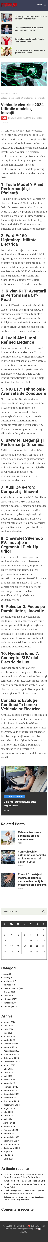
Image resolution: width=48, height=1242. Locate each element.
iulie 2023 (8, 1155)
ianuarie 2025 (10, 1090)
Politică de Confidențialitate (17, 1229)
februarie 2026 (10, 1044)
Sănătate (7, 1003)
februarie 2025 (10, 1087)
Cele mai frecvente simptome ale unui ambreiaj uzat (29, 836)
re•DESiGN (20, 1226)
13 (24, 940)
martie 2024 (9, 1126)
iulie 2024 (8, 1112)
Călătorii (7, 985)
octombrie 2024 (11, 1101)
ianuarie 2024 (10, 1133)
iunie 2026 (8, 1029)
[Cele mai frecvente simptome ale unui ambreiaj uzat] (8, 838)
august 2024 (9, 1108)
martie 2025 (9, 1083)
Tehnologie (8, 1006)
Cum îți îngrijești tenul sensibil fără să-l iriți (24, 1181)
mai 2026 (7, 1033)
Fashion (7, 995)
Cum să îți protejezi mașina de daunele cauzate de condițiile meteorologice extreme (32, 879)
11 (11, 940)
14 (31, 940)
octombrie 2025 (11, 1058)
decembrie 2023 (11, 1137)
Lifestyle (7, 999)
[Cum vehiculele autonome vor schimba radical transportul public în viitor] (8, 857)
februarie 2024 (10, 1130)
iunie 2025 (8, 1072)
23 (43, 946)
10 (4, 940)
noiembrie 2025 (11, 1054)
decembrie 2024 (11, 1094)
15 (37, 940)
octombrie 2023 (11, 1144)
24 (4, 951)
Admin (13, 118)
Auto (4, 118)
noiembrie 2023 (11, 1141)
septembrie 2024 (11, 1105)
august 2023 (9, 1151)
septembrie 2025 (11, 1062)
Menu (39, 4)
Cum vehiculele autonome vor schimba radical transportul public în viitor (32, 857)
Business (7, 981)
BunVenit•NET (39, 1226)
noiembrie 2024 (11, 1097)
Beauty (6, 977)
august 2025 (9, 1065)
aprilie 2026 (9, 1036)
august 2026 (9, 1022)
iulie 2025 (8, 1069)
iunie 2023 (8, 1159)
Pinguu (6, 1226)
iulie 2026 (8, 1026)
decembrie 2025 (11, 1051)
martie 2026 (9, 1040)
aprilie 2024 (9, 1123)
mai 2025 (7, 1076)
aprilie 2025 (9, 1080)
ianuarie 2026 (10, 1047)
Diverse (7, 992)
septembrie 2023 (11, 1148)
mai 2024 (7, 1119)
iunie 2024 (8, 1115)
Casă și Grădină (10, 988)
